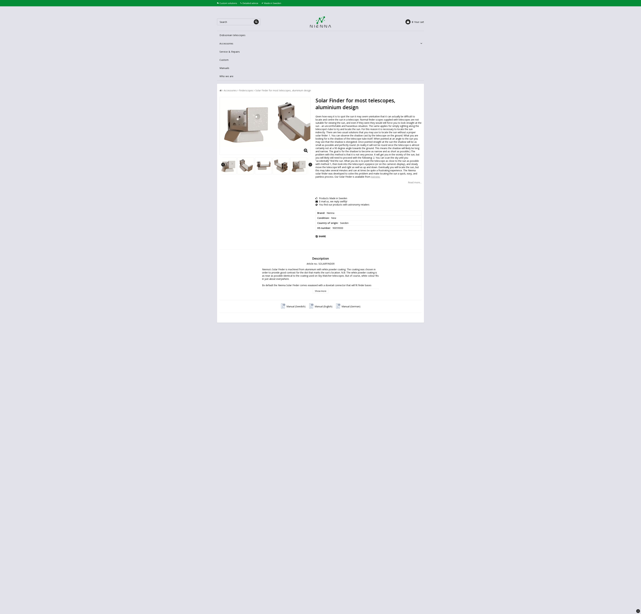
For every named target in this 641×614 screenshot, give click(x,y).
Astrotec (375, 176)
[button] (414, 22)
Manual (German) (351, 306)
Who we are (226, 76)
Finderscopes (246, 90)
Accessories (226, 43)
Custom (224, 59)
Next (310, 164)
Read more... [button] (414, 182)
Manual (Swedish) (295, 306)
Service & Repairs (230, 51)
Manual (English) (323, 306)
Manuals (224, 68)
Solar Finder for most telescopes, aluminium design (283, 90)
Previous (223, 164)
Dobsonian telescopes (232, 35)
